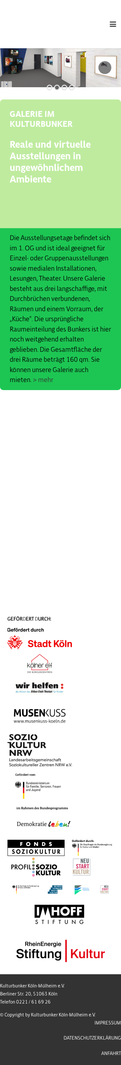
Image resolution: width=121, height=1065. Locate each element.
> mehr (43, 380)
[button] (113, 24)
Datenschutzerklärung (92, 1038)
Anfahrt (111, 1053)
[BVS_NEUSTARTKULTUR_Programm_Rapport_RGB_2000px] (60, 889)
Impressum (108, 1023)
